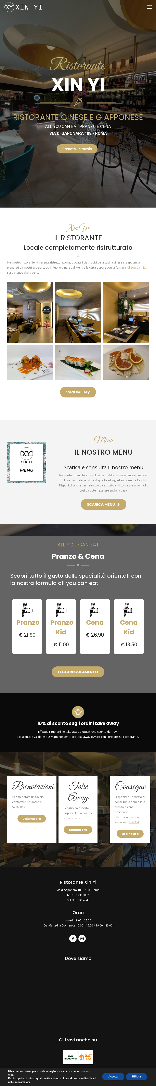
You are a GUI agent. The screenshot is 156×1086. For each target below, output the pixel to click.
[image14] (30, 312)
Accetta (113, 1077)
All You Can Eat (137, 267)
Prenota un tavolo (77, 149)
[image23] (126, 362)
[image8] (30, 362)
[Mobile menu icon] (149, 7)
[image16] (126, 312)
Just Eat (134, 822)
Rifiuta (136, 1077)
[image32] (78, 362)
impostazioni (22, 1082)
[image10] (78, 312)
